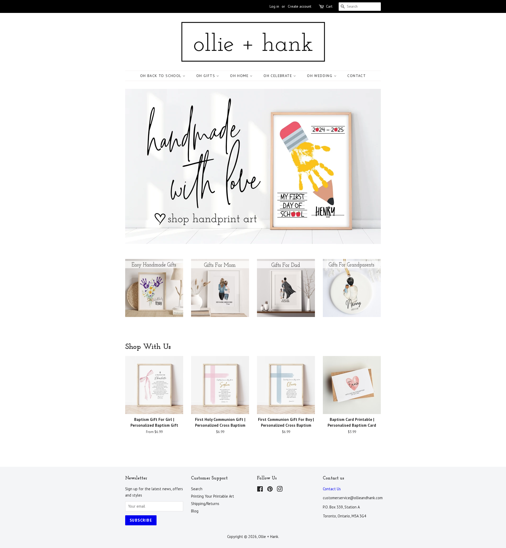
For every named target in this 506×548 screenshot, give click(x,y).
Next (370, 166)
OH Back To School (161, 75)
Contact (356, 75)
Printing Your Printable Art (212, 496)
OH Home (240, 75)
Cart (329, 6)
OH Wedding (320, 75)
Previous (136, 166)
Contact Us (332, 488)
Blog (194, 510)
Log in (274, 6)
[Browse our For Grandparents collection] (352, 293)
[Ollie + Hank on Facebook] (260, 489)
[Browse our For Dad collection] (286, 293)
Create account (299, 6)
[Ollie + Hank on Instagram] (280, 489)
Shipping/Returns (205, 503)
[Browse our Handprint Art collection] (154, 293)
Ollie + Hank (268, 536)
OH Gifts (206, 75)
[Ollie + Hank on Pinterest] (270, 489)
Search (196, 488)
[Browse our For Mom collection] (220, 293)
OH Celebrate (278, 75)
